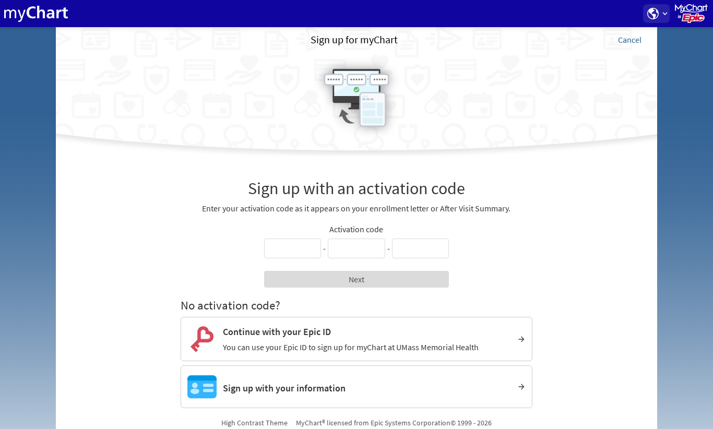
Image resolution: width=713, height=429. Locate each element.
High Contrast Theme (254, 422)
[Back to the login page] (36, 13)
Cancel (629, 39)
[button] (656, 13)
